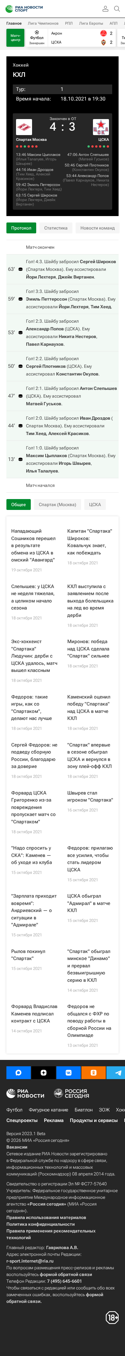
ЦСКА (103, 139)
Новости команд (97, 227)
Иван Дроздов (40, 169)
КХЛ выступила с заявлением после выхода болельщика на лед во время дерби (90, 601)
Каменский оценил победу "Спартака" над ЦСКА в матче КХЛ (88, 708)
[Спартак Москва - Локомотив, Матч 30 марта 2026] (32, 146)
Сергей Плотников (92, 165)
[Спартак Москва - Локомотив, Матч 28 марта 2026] (29, 146)
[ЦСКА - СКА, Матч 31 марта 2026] (89, 146)
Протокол (21, 227)
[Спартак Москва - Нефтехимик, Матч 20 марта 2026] (17, 146)
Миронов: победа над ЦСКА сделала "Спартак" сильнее (88, 649)
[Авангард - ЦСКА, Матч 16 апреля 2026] (108, 146)
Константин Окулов (90, 169)
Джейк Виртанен (76, 276)
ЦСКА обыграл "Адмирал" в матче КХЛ (88, 903)
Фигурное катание (48, 1110)
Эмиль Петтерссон (43, 184)
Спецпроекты (22, 1120)
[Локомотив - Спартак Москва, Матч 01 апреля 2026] (36, 146)
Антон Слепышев (94, 154)
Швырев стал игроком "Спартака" (90, 796)
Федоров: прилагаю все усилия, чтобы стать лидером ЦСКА (90, 859)
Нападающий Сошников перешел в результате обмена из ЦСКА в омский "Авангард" (33, 545)
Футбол (14, 1110)
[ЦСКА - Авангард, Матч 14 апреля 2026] (104, 146)
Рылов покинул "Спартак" (28, 955)
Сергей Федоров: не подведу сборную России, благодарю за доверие (34, 756)
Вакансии (16, 1147)
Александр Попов (93, 176)
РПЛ (69, 23)
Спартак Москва (31, 139)
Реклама (53, 1120)
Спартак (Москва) (57, 504)
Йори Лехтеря (29, 189)
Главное (13, 23)
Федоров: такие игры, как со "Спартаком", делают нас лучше (31, 708)
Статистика (56, 227)
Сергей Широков (42, 195)
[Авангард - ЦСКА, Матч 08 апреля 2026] (92, 146)
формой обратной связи (66, 1274)
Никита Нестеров (100, 182)
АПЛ (114, 23)
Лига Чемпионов (43, 23)
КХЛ (19, 74)
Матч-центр (16, 38)
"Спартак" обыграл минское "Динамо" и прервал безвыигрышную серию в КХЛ (88, 965)
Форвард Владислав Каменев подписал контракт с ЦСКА (34, 1014)
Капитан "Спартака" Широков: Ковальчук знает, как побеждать (89, 542)
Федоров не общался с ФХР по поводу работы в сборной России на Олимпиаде (89, 1021)
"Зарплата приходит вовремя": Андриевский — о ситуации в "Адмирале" (34, 910)
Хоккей (21, 65)
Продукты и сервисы (94, 1120)
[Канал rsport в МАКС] (18, 1072)
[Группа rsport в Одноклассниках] (93, 1072)
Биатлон (84, 1110)
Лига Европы (91, 23)
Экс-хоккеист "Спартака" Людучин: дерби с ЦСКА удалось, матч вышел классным (34, 656)
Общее (18, 504)
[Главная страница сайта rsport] (38, 9)
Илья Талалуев (30, 159)
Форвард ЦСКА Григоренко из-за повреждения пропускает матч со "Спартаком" (33, 807)
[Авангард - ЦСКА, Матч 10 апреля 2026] (96, 146)
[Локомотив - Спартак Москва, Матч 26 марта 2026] (25, 146)
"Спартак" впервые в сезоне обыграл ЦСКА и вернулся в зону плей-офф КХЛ (89, 756)
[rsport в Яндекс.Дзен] (43, 1072)
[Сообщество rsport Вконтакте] (68, 1072)
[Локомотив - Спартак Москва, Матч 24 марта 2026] (21, 146)
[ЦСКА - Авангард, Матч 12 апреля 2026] (100, 146)
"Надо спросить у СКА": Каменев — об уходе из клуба (31, 855)
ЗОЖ (104, 1110)
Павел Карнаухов (79, 180)
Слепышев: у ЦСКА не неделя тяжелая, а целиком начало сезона (32, 597)
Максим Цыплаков (44, 154)
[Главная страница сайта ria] (7, 9)
